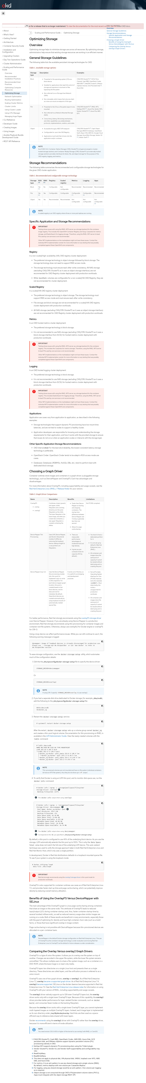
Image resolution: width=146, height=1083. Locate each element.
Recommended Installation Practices (13, 77)
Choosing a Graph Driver (115, 40)
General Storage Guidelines (116, 31)
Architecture (8, 42)
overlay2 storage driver (72, 877)
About (6, 31)
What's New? (9, 34)
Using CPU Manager (12, 113)
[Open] (3, 13)
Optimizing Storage (12, 93)
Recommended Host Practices (13, 83)
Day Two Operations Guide (14, 60)
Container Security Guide (14, 46)
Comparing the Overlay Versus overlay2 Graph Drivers (120, 47)
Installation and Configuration (9, 51)
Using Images (9, 131)
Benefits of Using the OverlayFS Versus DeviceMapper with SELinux (121, 43)
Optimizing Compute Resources (13, 88)
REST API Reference (12, 141)
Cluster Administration (13, 63)
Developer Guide (10, 124)
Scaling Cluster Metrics (14, 103)
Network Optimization (13, 96)
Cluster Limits (10, 106)
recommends (40, 1020)
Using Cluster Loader (13, 110)
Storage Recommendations (116, 33)
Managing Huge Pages (13, 116)
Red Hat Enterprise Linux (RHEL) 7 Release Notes (49, 489)
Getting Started (10, 38)
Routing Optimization (13, 100)
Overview (8, 73)
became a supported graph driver (57, 981)
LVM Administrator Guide (56, 736)
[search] (27, 25)
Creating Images (10, 127)
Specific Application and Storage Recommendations (120, 36)
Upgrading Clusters (11, 56)
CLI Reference (9, 120)
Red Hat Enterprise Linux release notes (68, 987)
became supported (44, 984)
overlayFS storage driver (91, 618)
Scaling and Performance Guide (47, 33)
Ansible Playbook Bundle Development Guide (12, 136)
